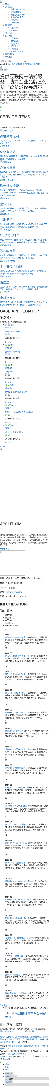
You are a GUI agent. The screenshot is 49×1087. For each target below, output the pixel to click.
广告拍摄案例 (15, 22)
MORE (2, 446)
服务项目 (9, 25)
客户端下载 (9, 54)
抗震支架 (11, 1045)
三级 (15, 30)
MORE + (3, 1004)
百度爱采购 (4, 1041)
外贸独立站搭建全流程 (14, 730)
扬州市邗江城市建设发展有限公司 (19, 412)
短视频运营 (30, 1039)
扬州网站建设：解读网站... (16, 881)
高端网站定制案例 (17, 9)
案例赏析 (9, 6)
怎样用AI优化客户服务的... (16, 842)
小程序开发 (14, 1041)
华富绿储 (9, 371)
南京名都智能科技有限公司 (16, 391)
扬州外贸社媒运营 (12, 974)
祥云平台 (28, 1056)
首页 (7, 4)
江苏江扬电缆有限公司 (14, 432)
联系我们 (9, 56)
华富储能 (19, 1045)
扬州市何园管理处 (12, 331)
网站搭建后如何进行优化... (16, 674)
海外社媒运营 (37, 1036)
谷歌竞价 (8, 1039)
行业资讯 (14, 48)
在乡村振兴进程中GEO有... (16, 806)
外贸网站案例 (15, 12)
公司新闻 (14, 38)
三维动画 (14, 19)
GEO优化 (14, 46)
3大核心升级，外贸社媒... (15, 937)
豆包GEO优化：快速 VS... (16, 787)
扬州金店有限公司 (12, 351)
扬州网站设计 (35, 64)
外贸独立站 (15, 43)
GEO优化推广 (18, 1039)
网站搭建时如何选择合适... (16, 692)
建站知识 (14, 41)
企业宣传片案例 (16, 17)
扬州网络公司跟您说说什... (16, 767)
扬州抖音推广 (40, 1045)
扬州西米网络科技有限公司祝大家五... (25, 1015)
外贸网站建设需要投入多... (16, 749)
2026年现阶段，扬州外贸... (16, 993)
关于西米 (9, 33)
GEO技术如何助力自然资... (16, 824)
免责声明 (6, 1059)
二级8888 (14, 27)
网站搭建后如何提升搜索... (16, 655)
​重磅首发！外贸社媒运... (15, 956)
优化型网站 (16, 1036)
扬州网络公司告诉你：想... (16, 918)
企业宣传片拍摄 (42, 1039)
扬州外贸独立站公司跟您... (16, 712)
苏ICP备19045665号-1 (16, 1053)
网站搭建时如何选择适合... (16, 637)
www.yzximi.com (14, 591)
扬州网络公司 (13, 64)
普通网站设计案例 (17, 14)
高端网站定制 (24, 64)
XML (11, 1056)
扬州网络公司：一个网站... (16, 899)
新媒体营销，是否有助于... (16, 862)
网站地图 (3, 1056)
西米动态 (9, 35)
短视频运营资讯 (16, 51)
